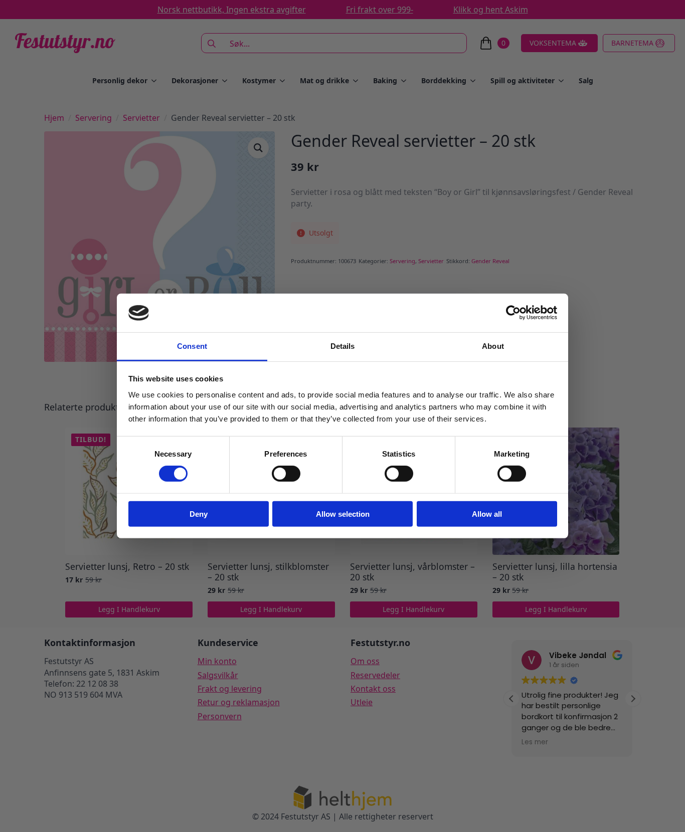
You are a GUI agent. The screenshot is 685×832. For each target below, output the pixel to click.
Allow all (487, 513)
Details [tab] (342, 346)
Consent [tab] (192, 346)
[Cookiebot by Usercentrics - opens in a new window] (513, 312)
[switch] (286, 474)
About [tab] (493, 346)
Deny (199, 513)
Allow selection (343, 513)
